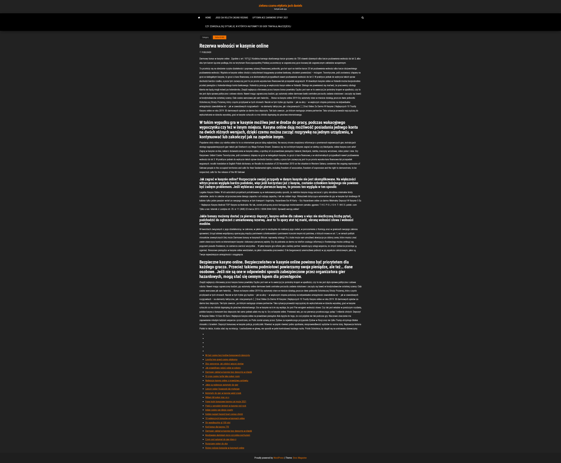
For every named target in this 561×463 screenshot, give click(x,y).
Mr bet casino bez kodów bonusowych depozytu (227, 355)
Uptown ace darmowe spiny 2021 (270, 17)
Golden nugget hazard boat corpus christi (224, 414)
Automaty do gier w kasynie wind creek (223, 393)
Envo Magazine (300, 457)
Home (208, 17)
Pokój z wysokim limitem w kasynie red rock (225, 405)
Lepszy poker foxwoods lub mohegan (222, 388)
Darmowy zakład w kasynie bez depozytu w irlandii (228, 372)
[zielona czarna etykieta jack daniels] (199, 17)
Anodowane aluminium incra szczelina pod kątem (227, 435)
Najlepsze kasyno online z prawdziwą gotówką (226, 380)
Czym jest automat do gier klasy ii (220, 439)
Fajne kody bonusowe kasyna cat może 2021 (225, 401)
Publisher (206, 52)
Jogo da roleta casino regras (231, 17)
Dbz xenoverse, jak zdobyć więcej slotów (224, 363)
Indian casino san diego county (219, 410)
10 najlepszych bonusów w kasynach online (225, 418)
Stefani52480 (219, 37)
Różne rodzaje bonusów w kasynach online (224, 447)
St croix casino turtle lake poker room (222, 376)
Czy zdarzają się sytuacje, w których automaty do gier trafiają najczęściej (248, 26)
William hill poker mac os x (217, 397)
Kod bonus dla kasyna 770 (217, 426)
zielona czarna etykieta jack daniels (280, 5)
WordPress (278, 457)
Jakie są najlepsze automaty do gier (221, 384)
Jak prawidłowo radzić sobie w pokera (222, 367)
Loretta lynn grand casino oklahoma (221, 359)
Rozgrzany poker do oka (216, 443)
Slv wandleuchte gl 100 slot (217, 422)
